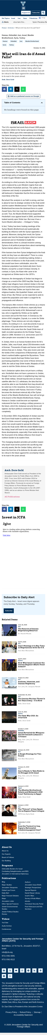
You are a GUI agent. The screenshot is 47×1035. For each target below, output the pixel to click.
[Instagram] (22, 970)
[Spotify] (4, 976)
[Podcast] (40, 970)
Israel (24, 35)
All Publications (12, 497)
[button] (24, 8)
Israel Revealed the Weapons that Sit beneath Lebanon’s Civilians (31, 735)
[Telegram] (28, 970)
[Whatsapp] (10, 976)
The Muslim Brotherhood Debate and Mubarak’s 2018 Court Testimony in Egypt (30, 792)
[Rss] (34, 970)
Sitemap (37, 1012)
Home (4, 28)
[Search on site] (43, 13)
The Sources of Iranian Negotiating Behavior (28, 630)
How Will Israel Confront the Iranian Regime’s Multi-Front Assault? (31, 665)
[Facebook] (4, 970)
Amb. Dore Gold (8, 79)
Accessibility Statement (23, 1015)
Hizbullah (13, 35)
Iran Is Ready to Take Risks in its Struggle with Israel (31, 772)
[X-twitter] (10, 970)
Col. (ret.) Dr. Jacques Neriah (29, 686)
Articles (11, 28)
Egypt (20, 788)
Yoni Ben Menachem (26, 650)
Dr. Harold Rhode (24, 633)
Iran (19, 35)
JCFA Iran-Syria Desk (26, 814)
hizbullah (14, 41)
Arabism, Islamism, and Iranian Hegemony (28, 683)
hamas (5, 41)
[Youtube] (16, 970)
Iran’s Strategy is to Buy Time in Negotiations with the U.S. (31, 647)
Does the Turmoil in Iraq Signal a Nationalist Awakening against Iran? (29, 828)
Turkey (22, 38)
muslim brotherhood (32, 41)
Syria (16, 38)
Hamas (5, 35)
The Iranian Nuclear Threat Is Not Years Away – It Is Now (31, 700)
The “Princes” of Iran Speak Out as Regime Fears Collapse (31, 810)
